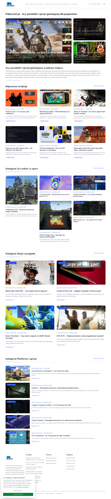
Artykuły (29, 455)
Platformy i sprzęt (57, 4)
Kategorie (69, 455)
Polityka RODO (40, 493)
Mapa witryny (59, 493)
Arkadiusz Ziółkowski (79, 145)
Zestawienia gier (74, 4)
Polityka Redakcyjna (50, 493)
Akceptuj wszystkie (18, 494)
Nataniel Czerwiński (10, 109)
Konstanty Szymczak (11, 207)
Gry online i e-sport (47, 4)
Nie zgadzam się (18, 490)
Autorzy (48, 455)
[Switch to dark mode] (104, 4)
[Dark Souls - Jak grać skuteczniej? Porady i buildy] (89, 29)
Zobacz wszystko (99, 86)
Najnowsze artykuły (29, 4)
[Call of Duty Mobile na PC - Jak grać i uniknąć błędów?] (39, 41)
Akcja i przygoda (38, 4)
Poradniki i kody (65, 4)
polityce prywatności (24, 487)
